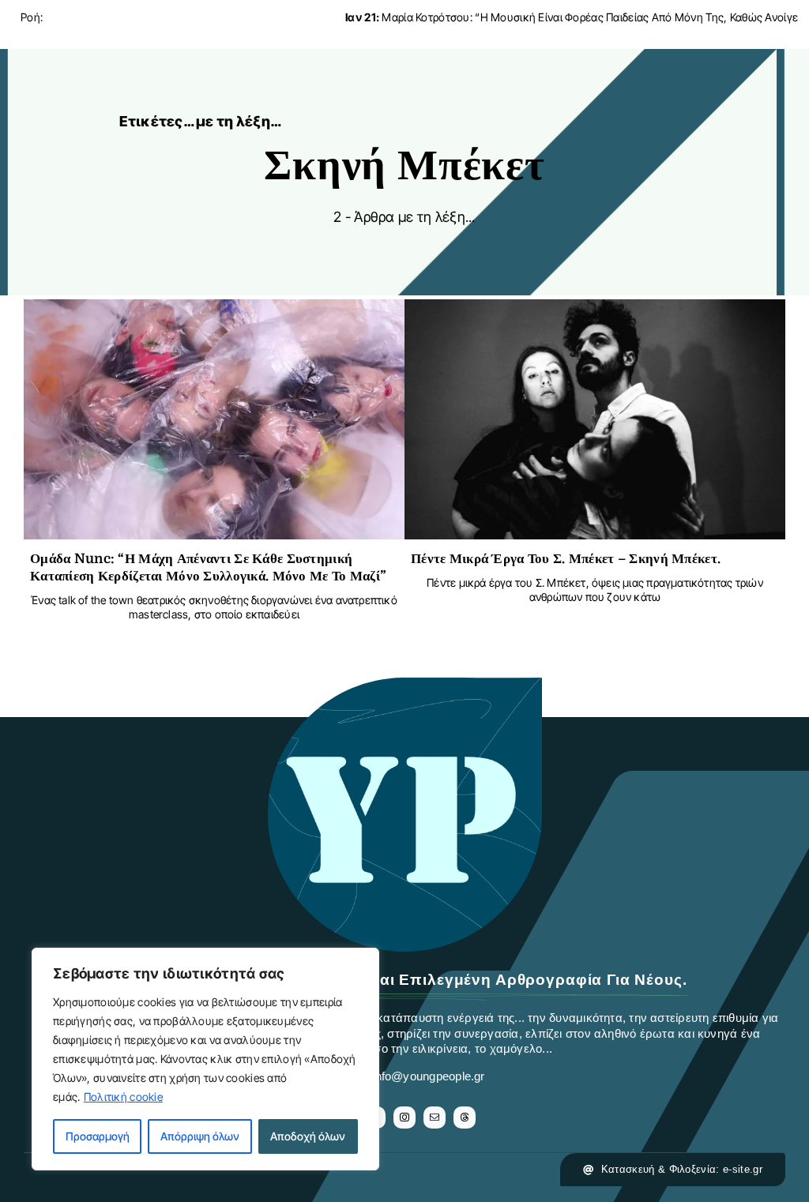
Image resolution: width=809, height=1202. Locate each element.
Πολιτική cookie (123, 1096)
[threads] (464, 1117)
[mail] (434, 1117)
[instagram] (404, 1117)
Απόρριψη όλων (199, 1136)
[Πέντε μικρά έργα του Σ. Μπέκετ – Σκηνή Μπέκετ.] (594, 311)
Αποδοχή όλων (307, 1136)
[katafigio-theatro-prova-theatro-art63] (404, 685)
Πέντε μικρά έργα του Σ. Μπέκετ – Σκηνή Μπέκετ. (566, 558)
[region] (205, 1059)
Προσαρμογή (98, 1136)
